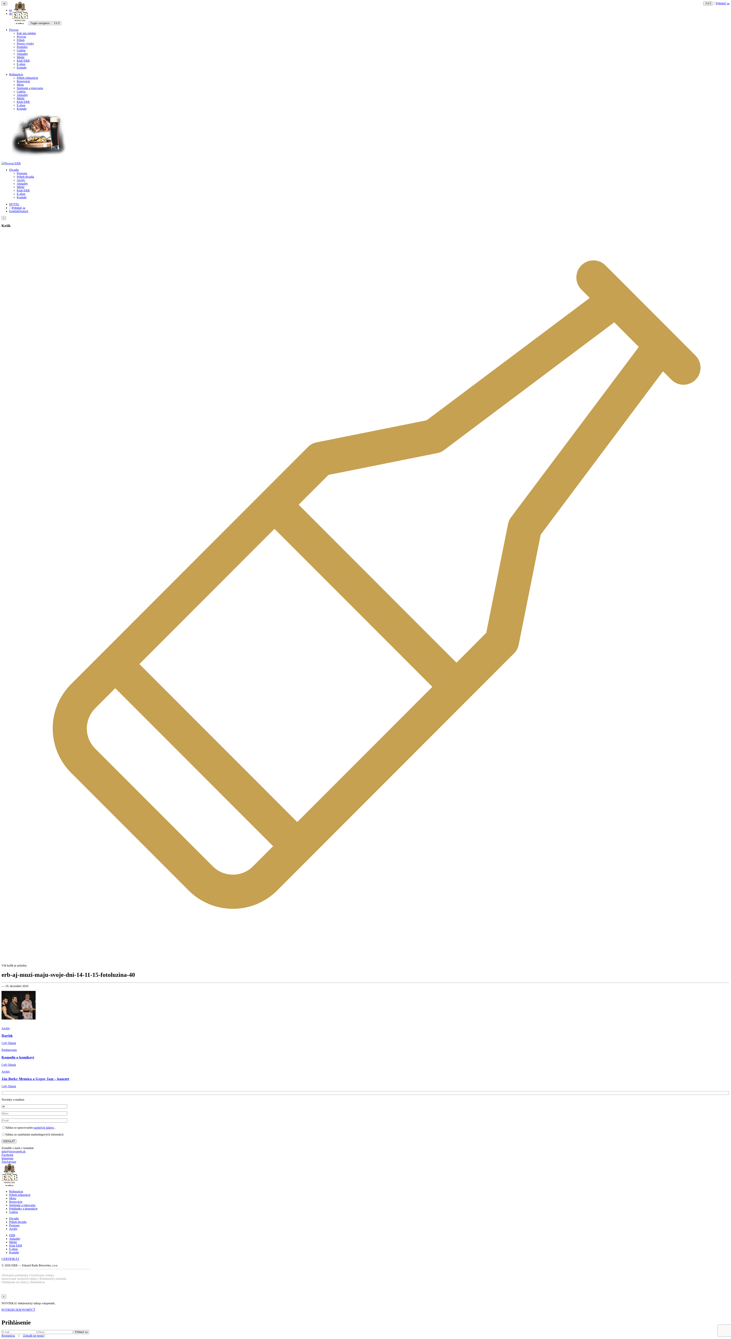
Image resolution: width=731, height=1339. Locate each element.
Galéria (21, 50)
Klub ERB (23, 60)
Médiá (20, 57)
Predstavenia (9, 1049)
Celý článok (9, 1043)
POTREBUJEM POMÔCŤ (18, 1309)
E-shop (21, 64)
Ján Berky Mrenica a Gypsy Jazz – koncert (35, 1079)
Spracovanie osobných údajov (20, 1278)
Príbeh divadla (25, 176)
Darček (7, 1036)
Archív (21, 180)
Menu (20, 84)
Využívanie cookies (42, 1275)
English (13, 211)
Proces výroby (25, 43)
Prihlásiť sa (722, 3)
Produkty (22, 47)
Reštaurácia (16, 74)
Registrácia (8, 1335)
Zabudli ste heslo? (34, 1335)
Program (22, 173)
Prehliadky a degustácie (23, 1208)
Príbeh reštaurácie (27, 77)
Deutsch (23, 211)
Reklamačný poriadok (53, 1278)
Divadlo (14, 169)
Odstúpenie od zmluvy (15, 1282)
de (10, 13)
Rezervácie (23, 81)
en (10, 10)
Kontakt (21, 67)
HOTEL (14, 204)
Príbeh (21, 40)
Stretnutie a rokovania (30, 88)
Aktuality (22, 53)
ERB (12, 1235)
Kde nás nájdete (26, 33)
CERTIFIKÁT (10, 1259)
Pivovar (13, 29)
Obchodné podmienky (15, 1275)
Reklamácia (38, 1282)
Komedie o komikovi (18, 1057)
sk (4, 3)
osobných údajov (44, 1127)
